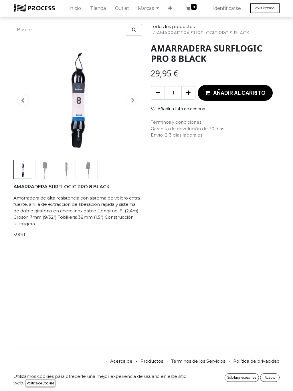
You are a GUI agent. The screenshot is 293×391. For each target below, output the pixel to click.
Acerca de (121, 361)
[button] (170, 8)
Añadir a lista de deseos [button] (181, 109)
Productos (151, 361)
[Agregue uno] (188, 92)
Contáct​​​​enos (264, 8)
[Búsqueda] (134, 30)
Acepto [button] (270, 377)
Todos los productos (173, 26)
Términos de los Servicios (198, 361)
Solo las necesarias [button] (241, 377)
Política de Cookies (40, 383)
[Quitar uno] (158, 92)
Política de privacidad (256, 361)
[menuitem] (75, 8)
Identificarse (227, 8)
